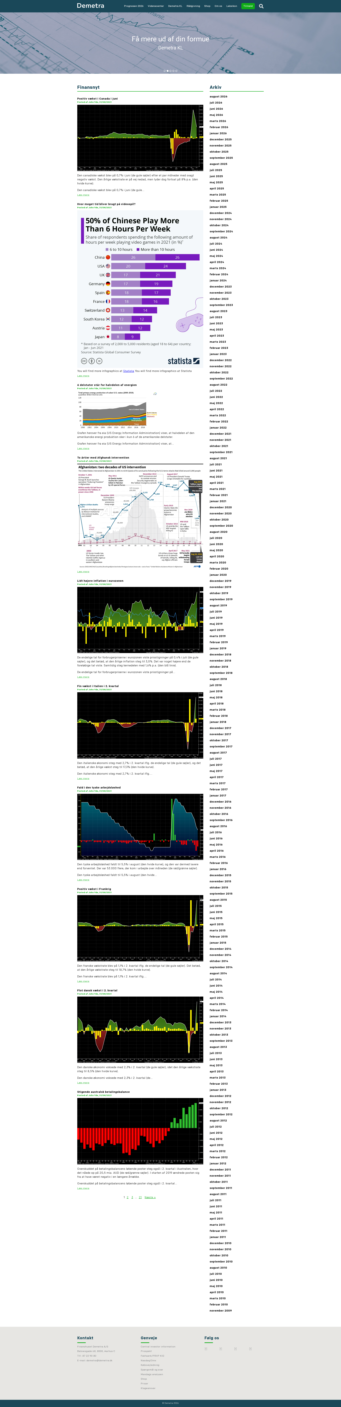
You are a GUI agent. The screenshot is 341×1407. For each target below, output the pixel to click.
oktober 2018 (219, 667)
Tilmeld (248, 6)
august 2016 (218, 826)
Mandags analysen (152, 1374)
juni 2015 (216, 912)
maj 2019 (216, 624)
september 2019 (221, 599)
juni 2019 (216, 618)
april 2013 (217, 1071)
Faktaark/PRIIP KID (152, 1356)
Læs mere (83, 195)
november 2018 (220, 661)
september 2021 (221, 452)
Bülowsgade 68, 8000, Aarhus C (96, 1351)
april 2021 (217, 483)
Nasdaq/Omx (148, 1361)
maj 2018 (216, 697)
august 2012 (218, 1120)
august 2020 (219, 532)
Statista (128, 371)
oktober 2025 (219, 152)
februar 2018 (219, 716)
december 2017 (220, 728)
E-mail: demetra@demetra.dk (94, 1361)
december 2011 (220, 1170)
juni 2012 (216, 1133)
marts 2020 (218, 562)
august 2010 (218, 1268)
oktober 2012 (219, 1108)
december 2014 (221, 949)
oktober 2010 (219, 1255)
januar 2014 (218, 1016)
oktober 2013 (219, 1035)
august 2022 (218, 385)
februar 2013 (219, 1084)
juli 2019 (216, 612)
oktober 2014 (219, 961)
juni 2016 (216, 838)
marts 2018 (218, 710)
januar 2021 (218, 501)
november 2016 (220, 808)
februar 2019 (219, 642)
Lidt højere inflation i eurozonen (100, 581)
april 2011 (216, 1219)
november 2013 (220, 1028)
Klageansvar (148, 1388)
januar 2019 (218, 648)
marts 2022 (218, 415)
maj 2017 (216, 771)
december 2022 (221, 360)
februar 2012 (219, 1157)
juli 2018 (216, 685)
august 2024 (219, 237)
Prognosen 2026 (134, 6)
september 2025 (221, 158)
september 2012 (221, 1114)
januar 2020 (218, 575)
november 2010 (220, 1249)
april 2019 (217, 630)
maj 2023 (216, 329)
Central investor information (158, 1347)
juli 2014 (216, 979)
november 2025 (221, 145)
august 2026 (219, 96)
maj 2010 (216, 1286)
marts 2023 (218, 342)
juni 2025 (216, 176)
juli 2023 (216, 317)
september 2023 (221, 305)
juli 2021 (216, 464)
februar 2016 (219, 863)
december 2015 (220, 875)
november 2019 (220, 587)
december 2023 (221, 287)
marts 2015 (218, 930)
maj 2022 (216, 403)
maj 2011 (216, 1212)
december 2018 (220, 654)
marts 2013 (218, 1078)
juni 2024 (216, 250)
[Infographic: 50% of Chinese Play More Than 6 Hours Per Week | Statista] (140, 367)
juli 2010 (216, 1274)
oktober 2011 (219, 1182)
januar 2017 (218, 795)
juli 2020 (216, 538)
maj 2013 (216, 1065)
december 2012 (220, 1096)
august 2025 (218, 164)
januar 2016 (218, 869)
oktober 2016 (219, 814)
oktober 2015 (219, 887)
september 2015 (221, 894)
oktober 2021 (219, 446)
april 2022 (217, 409)
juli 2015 (216, 906)
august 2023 (218, 311)
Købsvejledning (150, 1365)
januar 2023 (218, 354)
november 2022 (221, 366)
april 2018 (217, 704)
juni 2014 (216, 986)
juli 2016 (216, 832)
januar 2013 (218, 1090)
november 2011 (220, 1176)
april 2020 (217, 556)
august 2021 (218, 458)
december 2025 (221, 139)
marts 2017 (218, 783)
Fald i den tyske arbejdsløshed (99, 787)
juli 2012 (216, 1127)
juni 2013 (216, 1059)
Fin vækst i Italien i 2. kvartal (98, 686)
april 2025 (217, 188)
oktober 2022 (219, 372)
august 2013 (218, 1047)
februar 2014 (219, 1010)
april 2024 (217, 262)
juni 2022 (216, 397)
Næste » (150, 1197)
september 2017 (221, 746)
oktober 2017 (219, 740)
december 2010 (221, 1243)
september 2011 (221, 1188)
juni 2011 (216, 1206)
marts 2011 (217, 1225)
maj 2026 (216, 115)
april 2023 (217, 336)
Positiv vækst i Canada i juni (97, 99)
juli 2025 (216, 170)
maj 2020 (216, 550)
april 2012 (217, 1145)
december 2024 (221, 213)
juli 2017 (216, 759)
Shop (207, 6)
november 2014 (220, 955)
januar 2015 (218, 943)
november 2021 (220, 440)
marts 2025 (218, 195)
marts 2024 (218, 268)
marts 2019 (218, 636)
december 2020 (221, 507)
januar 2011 (218, 1237)
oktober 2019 (219, 593)
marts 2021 (218, 489)
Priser (144, 1384)
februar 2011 (218, 1231)
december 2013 (220, 1022)
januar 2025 (218, 207)
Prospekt (146, 1351)
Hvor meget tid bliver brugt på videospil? (106, 204)
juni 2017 (216, 765)
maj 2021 (216, 477)
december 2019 (221, 581)
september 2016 (221, 820)
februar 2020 (219, 569)
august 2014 (218, 973)
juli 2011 (215, 1200)
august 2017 (218, 753)
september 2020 (221, 526)
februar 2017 (219, 789)
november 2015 (220, 881)
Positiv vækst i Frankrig (94, 889)
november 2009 (221, 1311)
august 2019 (218, 605)
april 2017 (217, 777)
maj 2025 (216, 182)
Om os (218, 6)
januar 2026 (218, 133)
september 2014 (221, 967)
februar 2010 (219, 1304)
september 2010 (221, 1262)
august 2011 (218, 1194)
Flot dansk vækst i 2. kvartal (97, 990)
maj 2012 (216, 1139)
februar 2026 (219, 127)
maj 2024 (216, 256)
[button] (170, 42)
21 (140, 1197)
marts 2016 (218, 857)
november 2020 (221, 513)
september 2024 (221, 231)
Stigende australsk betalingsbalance (103, 1092)
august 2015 (218, 900)
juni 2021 (216, 470)
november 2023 (221, 293)
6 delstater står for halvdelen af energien (107, 385)
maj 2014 (216, 992)
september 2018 (221, 673)
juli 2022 (216, 391)
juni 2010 (216, 1280)
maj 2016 (216, 845)
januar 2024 (218, 280)
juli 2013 (216, 1053)
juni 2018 (216, 691)
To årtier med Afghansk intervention (103, 458)
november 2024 (221, 219)
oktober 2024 (219, 225)
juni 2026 (216, 109)
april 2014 (217, 998)
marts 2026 (218, 121)
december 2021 (220, 434)
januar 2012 (218, 1163)
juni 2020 (216, 544)
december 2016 (221, 802)
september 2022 (221, 379)
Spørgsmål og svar (152, 1370)
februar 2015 (219, 937)
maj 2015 (216, 918)
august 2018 (218, 679)
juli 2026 (216, 103)
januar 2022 (218, 428)
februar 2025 (219, 201)
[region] (170, 42)
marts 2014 (218, 1004)
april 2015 (217, 924)
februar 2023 (219, 348)
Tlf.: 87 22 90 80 (86, 1356)
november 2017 (220, 734)
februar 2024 (219, 274)
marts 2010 (218, 1298)
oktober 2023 (219, 299)
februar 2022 (219, 421)
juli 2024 (216, 244)
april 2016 (217, 851)
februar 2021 (219, 495)
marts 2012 (218, 1151)
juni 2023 (216, 323)
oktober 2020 (219, 520)
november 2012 (220, 1102)
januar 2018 (218, 722)
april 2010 (217, 1292)
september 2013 (221, 1041)
